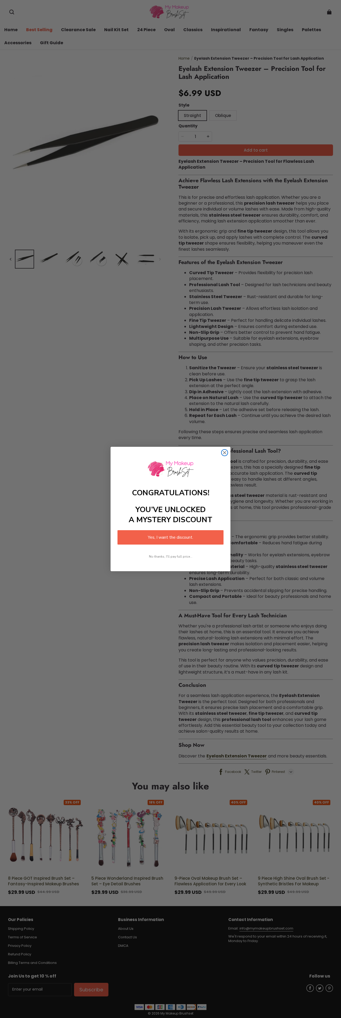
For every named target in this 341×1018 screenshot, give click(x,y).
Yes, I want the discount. (170, 537)
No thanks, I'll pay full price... (170, 556)
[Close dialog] (224, 452)
